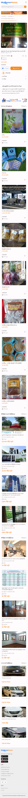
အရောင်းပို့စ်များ (10, 16)
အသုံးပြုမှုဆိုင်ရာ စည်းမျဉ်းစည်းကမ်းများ (7, 773)
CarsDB (2, 790)
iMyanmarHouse (4, 788)
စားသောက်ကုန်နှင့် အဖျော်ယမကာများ (7, 18)
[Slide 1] (13, 46)
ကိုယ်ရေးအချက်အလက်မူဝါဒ (5, 775)
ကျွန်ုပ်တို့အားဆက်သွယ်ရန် (5, 767)
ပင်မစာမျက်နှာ (3, 16)
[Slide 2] (14, 46)
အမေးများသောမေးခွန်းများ (5, 771)
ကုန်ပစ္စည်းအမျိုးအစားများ (5, 769)
